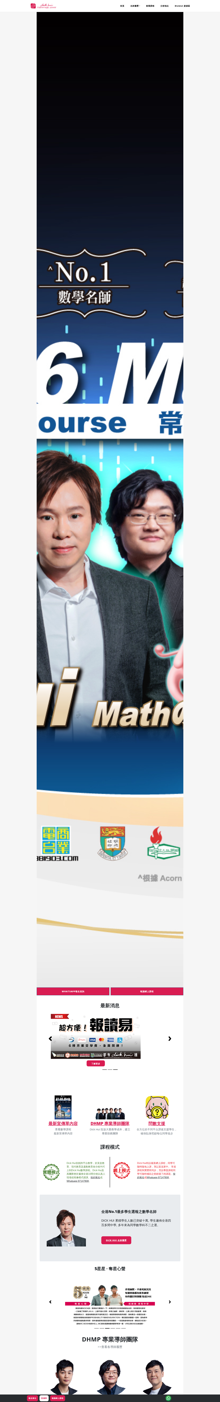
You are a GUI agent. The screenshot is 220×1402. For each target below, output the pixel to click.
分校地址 (164, 5)
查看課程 (150, 5)
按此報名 (95, 1177)
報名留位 (32, 1398)
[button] (50, 1038)
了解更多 (110, 1063)
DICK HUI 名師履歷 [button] (116, 1240)
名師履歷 (134, 5)
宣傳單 (44, 1398)
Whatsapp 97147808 (78, 1181)
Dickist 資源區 (182, 5)
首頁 (122, 5)
